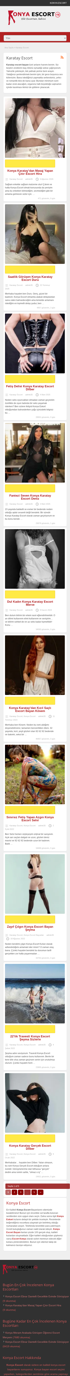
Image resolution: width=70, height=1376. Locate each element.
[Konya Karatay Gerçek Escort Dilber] (35, 1103)
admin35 (29, 179)
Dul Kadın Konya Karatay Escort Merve (30, 603)
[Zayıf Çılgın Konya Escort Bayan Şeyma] (35, 884)
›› (40, 1192)
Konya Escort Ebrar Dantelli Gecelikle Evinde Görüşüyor (37, 1296)
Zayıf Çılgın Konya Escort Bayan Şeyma (30, 928)
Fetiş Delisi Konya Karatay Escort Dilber (30, 388)
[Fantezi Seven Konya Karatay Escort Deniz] (35, 453)
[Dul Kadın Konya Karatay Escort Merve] (35, 559)
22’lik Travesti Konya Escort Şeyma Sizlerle (30, 1038)
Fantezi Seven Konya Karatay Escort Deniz (30, 497)
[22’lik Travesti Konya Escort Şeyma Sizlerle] (35, 993)
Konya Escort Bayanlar (34, 935)
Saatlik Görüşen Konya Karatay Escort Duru (30, 278)
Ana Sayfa (8, 48)
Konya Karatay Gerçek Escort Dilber (30, 1147)
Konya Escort (30, 716)
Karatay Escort (16, 179)
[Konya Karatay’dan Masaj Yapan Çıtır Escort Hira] (35, 128)
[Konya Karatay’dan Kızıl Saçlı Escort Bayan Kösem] (35, 665)
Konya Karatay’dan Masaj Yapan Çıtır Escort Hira (30, 172)
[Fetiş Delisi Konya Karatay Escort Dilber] (35, 343)
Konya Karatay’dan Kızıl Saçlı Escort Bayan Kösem (30, 709)
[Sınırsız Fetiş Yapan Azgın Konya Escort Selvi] (35, 774)
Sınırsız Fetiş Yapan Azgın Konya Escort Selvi (30, 819)
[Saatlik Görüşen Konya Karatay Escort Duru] (35, 234)
